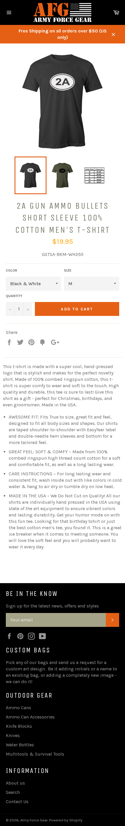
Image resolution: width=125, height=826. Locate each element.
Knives (13, 735)
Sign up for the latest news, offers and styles (52, 606)
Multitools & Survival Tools (35, 754)
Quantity (14, 296)
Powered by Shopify (65, 820)
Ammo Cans (18, 707)
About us (15, 783)
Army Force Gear (34, 820)
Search (13, 792)
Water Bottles (20, 744)
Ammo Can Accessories (30, 717)
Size (68, 270)
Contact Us (17, 801)
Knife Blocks (19, 726)
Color (11, 270)
